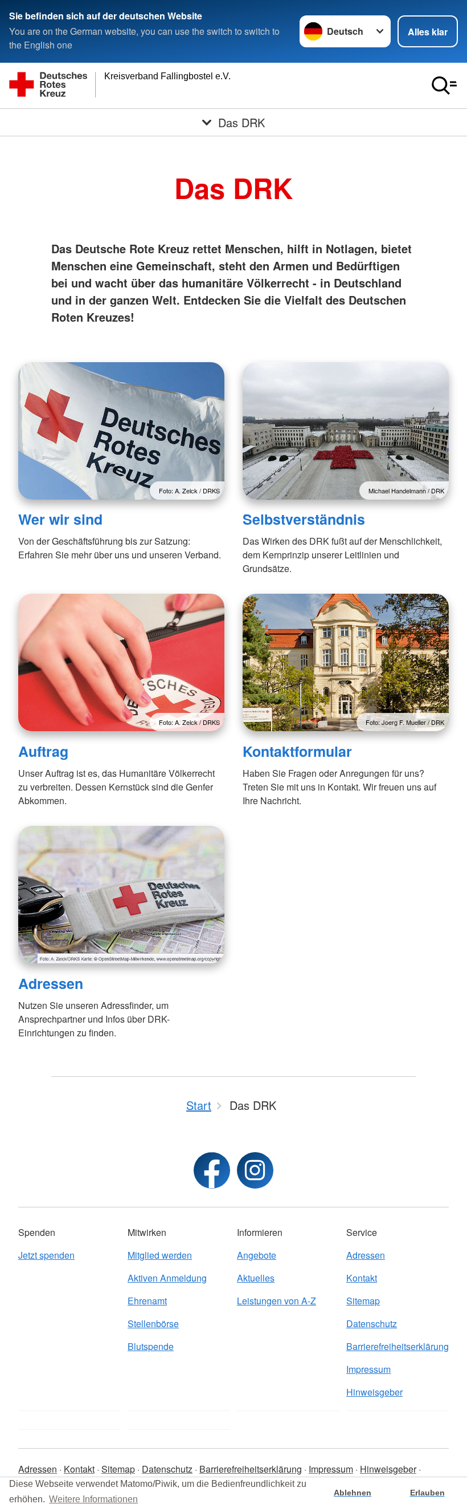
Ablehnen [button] (352, 1492)
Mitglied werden (160, 1255)
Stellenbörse (153, 1323)
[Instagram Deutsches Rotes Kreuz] (255, 1170)
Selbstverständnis (304, 519)
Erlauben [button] (427, 1492)
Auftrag (43, 751)
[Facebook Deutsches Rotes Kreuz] (212, 1170)
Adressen (50, 983)
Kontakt (361, 1277)
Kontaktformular (297, 751)
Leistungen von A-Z (276, 1300)
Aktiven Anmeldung (167, 1277)
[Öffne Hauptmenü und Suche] (444, 85)
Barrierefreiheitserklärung (397, 1346)
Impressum (368, 1369)
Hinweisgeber (374, 1391)
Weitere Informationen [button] (93, 1499)
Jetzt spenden (46, 1255)
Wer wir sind (60, 519)
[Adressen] (121, 894)
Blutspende (151, 1346)
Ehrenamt (147, 1300)
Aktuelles (256, 1277)
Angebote (256, 1255)
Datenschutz (371, 1323)
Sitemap (363, 1300)
